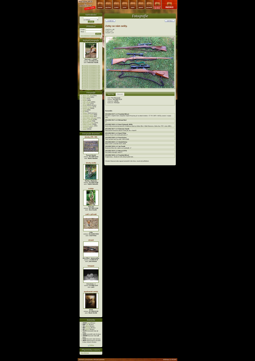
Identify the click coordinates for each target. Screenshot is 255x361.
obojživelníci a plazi (88, 122)
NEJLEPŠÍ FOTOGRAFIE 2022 (91, 81)
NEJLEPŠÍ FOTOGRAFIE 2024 (91, 85)
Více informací (85, 353)
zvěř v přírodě (87, 102)
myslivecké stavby (88, 126)
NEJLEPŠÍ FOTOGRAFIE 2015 (91, 70)
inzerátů (88, 328)
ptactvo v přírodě (87, 119)
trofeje (84, 99)
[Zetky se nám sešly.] (140, 88)
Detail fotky (110, 94)
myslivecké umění (88, 114)
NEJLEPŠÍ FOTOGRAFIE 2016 (91, 72)
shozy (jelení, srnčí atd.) (90, 118)
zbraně (84, 110)
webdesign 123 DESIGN (169, 359)
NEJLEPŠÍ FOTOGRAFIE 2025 (91, 86)
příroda (85, 105)
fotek (88, 323)
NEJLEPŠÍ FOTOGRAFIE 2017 (91, 73)
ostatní (85, 129)
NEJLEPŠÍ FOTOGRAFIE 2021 (91, 80)
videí (87, 324)
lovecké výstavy (87, 107)
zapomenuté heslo (96, 35)
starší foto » (170, 20)
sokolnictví (86, 127)
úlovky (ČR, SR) (87, 95)
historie (85, 100)
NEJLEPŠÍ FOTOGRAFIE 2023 (91, 83)
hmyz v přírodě (87, 121)
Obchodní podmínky (99, 359)
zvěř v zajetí (86, 103)
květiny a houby (87, 124)
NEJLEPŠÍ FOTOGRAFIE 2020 (91, 78)
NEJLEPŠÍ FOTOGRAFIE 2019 (91, 77)
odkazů (87, 326)
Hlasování (120, 94)
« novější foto (110, 20)
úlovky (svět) (86, 97)
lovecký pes (86, 108)
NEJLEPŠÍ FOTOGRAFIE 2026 (91, 88)
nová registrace (85, 35)
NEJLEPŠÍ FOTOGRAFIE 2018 (91, 75)
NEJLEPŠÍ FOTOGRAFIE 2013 (91, 67)
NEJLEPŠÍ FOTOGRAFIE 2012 (91, 65)
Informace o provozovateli (86, 359)
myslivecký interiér (88, 116)
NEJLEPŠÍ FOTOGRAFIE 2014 (91, 69)
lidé (84, 111)
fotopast (85, 113)
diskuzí (87, 329)
